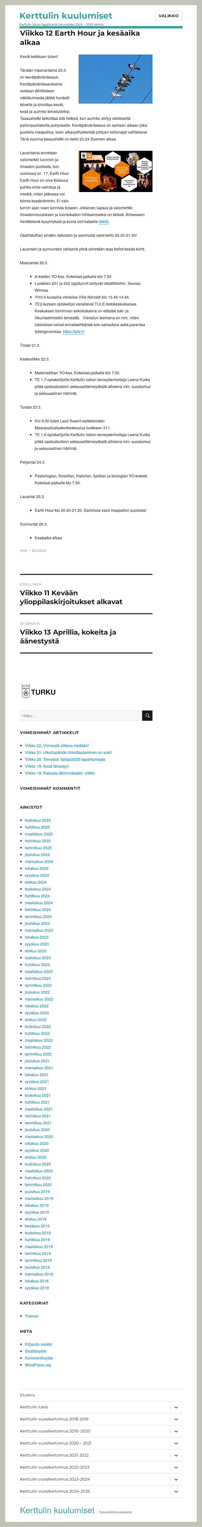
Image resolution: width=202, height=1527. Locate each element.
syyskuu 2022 (37, 1012)
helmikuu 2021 (38, 1116)
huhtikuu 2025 (37, 827)
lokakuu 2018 (37, 1281)
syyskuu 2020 (37, 1150)
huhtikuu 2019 (37, 1239)
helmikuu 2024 (38, 909)
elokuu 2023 (36, 951)
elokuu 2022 (36, 1019)
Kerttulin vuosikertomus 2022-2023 (54, 1467)
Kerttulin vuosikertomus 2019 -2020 (55, 1431)
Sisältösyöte (35, 1351)
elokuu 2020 (36, 1157)
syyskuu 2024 (37, 875)
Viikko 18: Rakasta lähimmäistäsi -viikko (60, 773)
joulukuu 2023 (37, 923)
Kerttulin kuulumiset (65, 15)
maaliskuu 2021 (39, 1109)
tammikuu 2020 (38, 1184)
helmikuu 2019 (38, 1253)
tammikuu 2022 (38, 1054)
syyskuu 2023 (37, 944)
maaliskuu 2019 (39, 1246)
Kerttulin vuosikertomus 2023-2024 (55, 1479)
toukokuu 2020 (38, 1164)
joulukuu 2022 (37, 992)
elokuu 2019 (36, 1219)
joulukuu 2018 (37, 1267)
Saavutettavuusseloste (115, 1512)
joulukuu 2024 (37, 854)
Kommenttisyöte (39, 1358)
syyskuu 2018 (37, 1288)
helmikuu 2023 (38, 978)
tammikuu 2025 (38, 847)
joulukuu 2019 (37, 1191)
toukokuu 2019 (38, 1232)
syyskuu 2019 (37, 1212)
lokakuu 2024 (37, 868)
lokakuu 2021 (37, 1074)
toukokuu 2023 (38, 957)
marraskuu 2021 (39, 1067)
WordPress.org (38, 1365)
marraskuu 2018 (39, 1274)
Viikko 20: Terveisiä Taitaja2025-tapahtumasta (65, 759)
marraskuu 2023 (39, 930)
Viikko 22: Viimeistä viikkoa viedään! (57, 745)
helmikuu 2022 (38, 1047)
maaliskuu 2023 (39, 971)
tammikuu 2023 (38, 985)
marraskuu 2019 (39, 1198)
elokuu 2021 (36, 1088)
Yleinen (31, 1316)
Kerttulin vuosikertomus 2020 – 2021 (56, 1443)
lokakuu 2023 (37, 937)
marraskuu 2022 (39, 999)
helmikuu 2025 (38, 841)
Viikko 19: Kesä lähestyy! (47, 766)
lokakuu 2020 (37, 1143)
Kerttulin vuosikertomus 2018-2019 (54, 1419)
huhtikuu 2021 (37, 1102)
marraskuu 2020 (39, 1136)
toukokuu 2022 (38, 1026)
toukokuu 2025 (38, 820)
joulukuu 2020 (37, 1129)
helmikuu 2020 (38, 1177)
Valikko (169, 16)
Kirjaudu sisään (38, 1344)
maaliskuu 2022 (39, 1040)
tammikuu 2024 (38, 916)
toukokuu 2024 (38, 889)
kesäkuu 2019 (37, 1226)
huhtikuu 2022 (37, 1033)
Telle (23, 551)
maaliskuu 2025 (39, 834)
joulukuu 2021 (37, 1061)
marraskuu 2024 (39, 861)
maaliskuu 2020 (39, 1171)
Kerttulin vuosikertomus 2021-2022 (54, 1455)
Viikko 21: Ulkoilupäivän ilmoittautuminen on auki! (68, 752)
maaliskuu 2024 (39, 902)
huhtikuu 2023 (37, 964)
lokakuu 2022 (37, 1006)
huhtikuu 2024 (37, 896)
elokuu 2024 (36, 882)
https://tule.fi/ (73, 331)
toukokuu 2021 (38, 1095)
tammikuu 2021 (38, 1122)
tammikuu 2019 (38, 1260)
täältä (103, 221)
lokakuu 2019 (37, 1205)
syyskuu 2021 (37, 1081)
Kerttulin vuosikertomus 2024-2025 (55, 1491)
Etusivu (27, 1395)
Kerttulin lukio (34, 1407)
